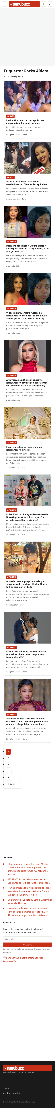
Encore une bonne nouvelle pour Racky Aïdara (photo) (24, 448)
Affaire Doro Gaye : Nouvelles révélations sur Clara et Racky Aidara (26, 183)
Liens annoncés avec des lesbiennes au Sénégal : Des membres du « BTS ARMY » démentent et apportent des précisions (27, 912)
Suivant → (13, 784)
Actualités (11, 242)
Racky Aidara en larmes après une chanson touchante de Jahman (25, 122)
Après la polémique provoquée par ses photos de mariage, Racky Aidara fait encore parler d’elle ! (26, 584)
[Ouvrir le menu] (5, 4)
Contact (7, 1088)
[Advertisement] (27, 37)
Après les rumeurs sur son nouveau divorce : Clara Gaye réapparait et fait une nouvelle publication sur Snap (27, 721)
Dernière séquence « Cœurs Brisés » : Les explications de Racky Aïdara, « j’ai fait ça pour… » (27, 248)
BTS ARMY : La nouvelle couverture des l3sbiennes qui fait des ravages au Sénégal (28, 881)
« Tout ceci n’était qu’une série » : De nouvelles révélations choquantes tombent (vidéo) (26, 654)
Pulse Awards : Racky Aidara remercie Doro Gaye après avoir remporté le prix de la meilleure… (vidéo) (27, 517)
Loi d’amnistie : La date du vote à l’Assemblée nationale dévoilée (29, 901)
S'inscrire (27, 945)
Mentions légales (11, 1093)
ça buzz (10, 116)
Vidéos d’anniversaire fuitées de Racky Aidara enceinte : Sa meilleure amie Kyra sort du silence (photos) (26, 315)
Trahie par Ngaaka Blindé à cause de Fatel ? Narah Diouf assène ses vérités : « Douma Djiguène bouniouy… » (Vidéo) (29, 891)
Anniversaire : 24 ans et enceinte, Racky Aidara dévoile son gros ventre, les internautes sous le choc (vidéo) (27, 382)
